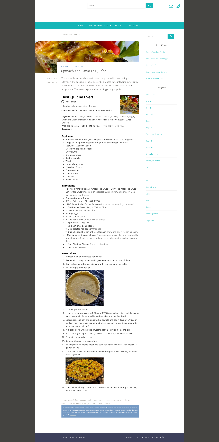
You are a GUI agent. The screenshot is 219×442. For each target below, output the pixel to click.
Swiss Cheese (104, 404)
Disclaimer (149, 437)
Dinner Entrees (152, 154)
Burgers (149, 127)
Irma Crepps (52, 83)
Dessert (149, 141)
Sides (148, 193)
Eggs (114, 400)
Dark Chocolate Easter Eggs (157, 58)
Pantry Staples (97, 25)
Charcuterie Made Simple (156, 71)
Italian (148, 167)
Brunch (148, 121)
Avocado (149, 101)
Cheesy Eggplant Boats (155, 52)
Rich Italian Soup (152, 65)
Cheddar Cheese (104, 400)
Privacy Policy (134, 437)
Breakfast (66, 66)
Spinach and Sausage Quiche (83, 71)
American (83, 400)
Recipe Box (115, 25)
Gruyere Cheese (123, 400)
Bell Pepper (92, 400)
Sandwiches (151, 187)
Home (81, 25)
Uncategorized (152, 213)
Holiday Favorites (153, 160)
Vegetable (150, 220)
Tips (129, 25)
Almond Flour (73, 400)
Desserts (149, 147)
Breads (148, 108)
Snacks (148, 200)
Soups (148, 207)
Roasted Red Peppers (82, 404)
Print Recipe (70, 101)
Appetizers (150, 94)
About (139, 25)
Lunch (76, 66)
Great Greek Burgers (154, 78)
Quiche (69, 404)
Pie (82, 66)
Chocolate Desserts (154, 134)
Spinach (95, 404)
